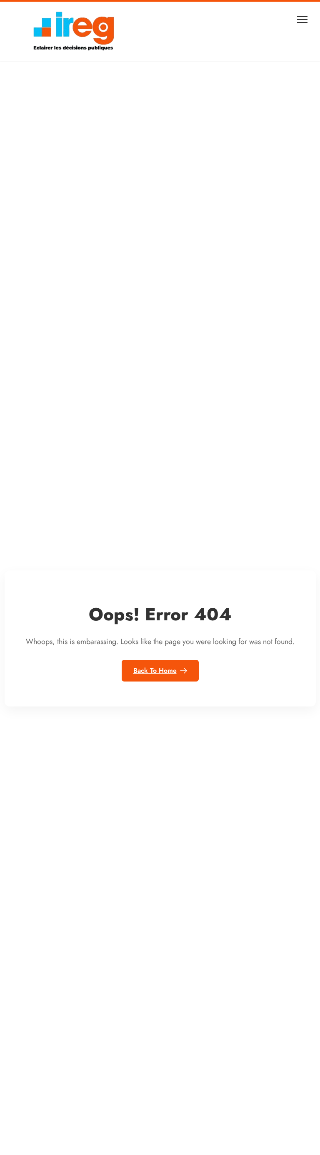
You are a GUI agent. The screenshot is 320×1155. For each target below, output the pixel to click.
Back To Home (155, 670)
